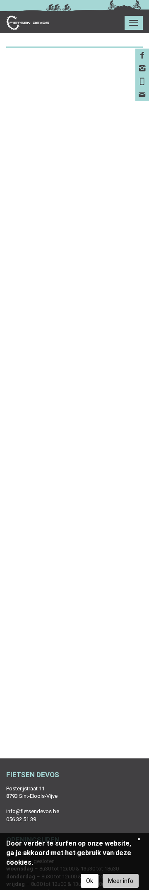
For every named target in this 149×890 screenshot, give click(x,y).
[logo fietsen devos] (24, 22)
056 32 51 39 (21, 819)
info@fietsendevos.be (32, 811)
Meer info (120, 881)
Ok (89, 881)
